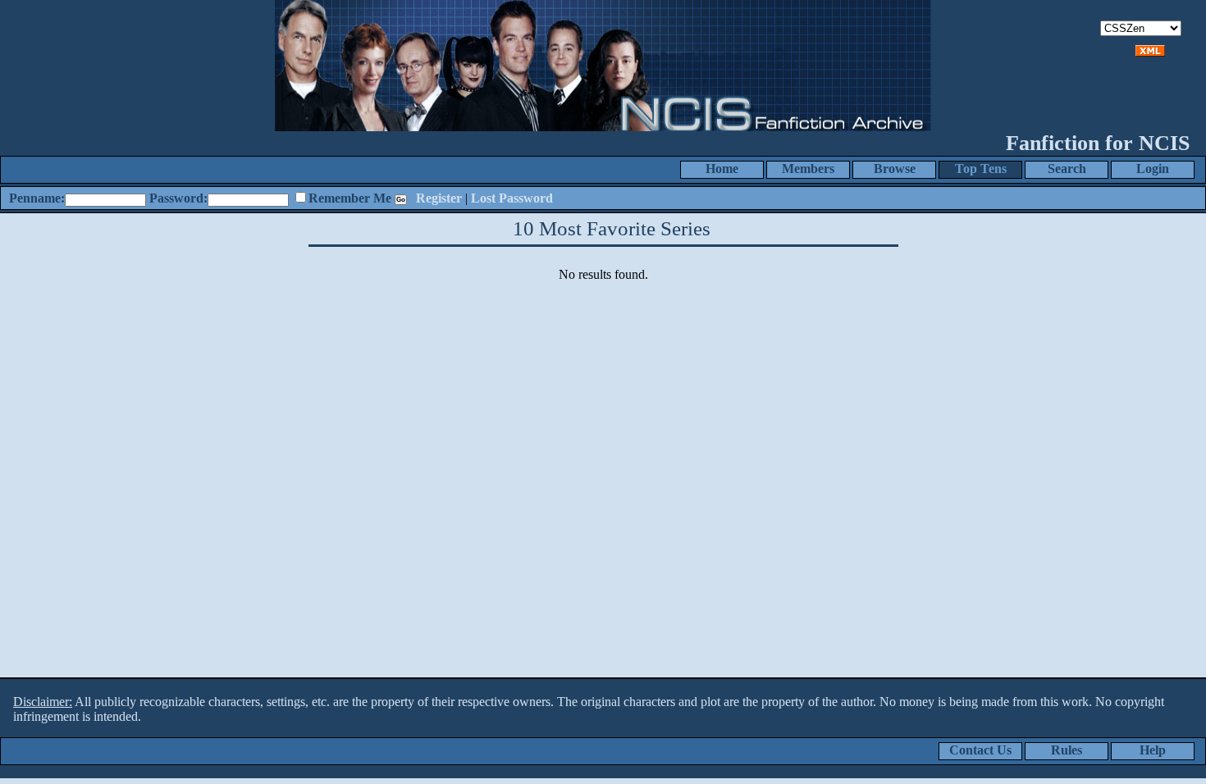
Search (1067, 168)
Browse (895, 168)
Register (439, 198)
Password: (178, 198)
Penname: (37, 198)
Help (1153, 750)
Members (808, 168)
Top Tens (981, 168)
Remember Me (349, 198)
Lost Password (512, 198)
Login (1152, 168)
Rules (1066, 750)
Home (722, 168)
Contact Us (980, 750)
